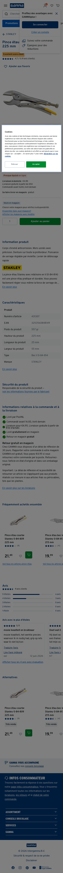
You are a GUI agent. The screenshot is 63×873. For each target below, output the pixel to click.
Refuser (14, 164)
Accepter (36, 164)
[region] (32, 148)
